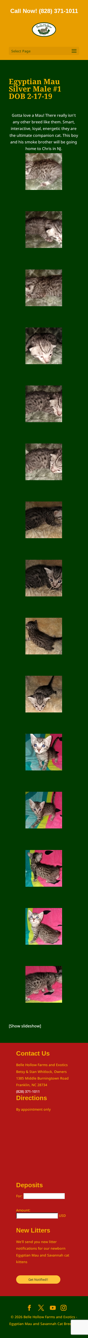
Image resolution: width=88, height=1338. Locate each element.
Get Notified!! (38, 1279)
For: (19, 1196)
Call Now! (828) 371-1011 (44, 11)
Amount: (23, 1210)
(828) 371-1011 (28, 1091)
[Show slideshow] (25, 1026)
